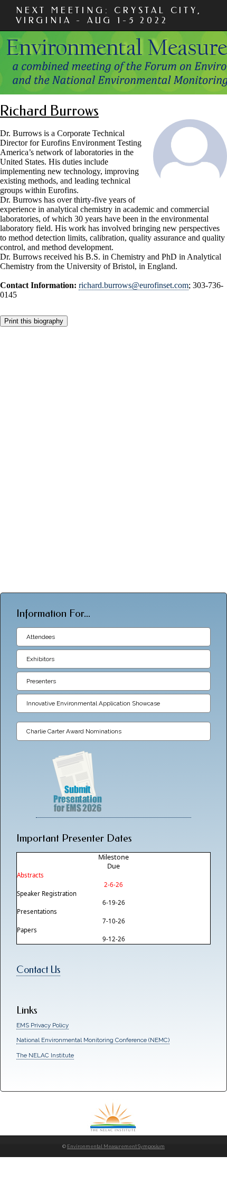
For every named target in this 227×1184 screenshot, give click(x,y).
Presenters (41, 681)
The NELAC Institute (45, 1055)
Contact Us (38, 970)
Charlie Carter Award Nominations (73, 731)
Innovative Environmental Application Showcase (93, 703)
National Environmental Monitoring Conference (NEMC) (92, 1040)
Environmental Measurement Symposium (116, 1146)
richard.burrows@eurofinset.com (133, 285)
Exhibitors (40, 659)
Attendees (40, 637)
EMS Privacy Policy (42, 1025)
